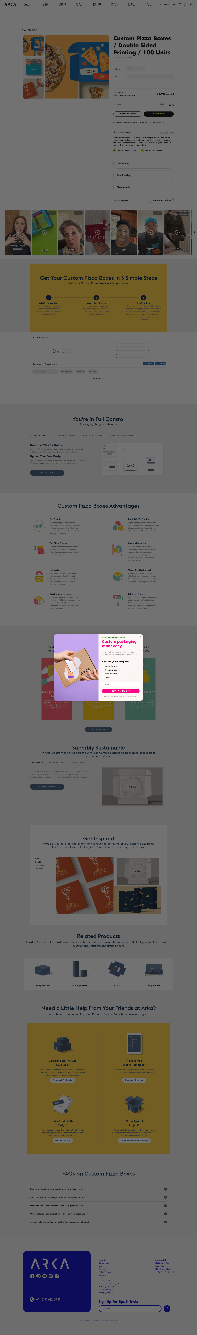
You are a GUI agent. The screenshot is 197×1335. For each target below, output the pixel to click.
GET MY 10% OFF (120, 691)
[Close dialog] (140, 636)
